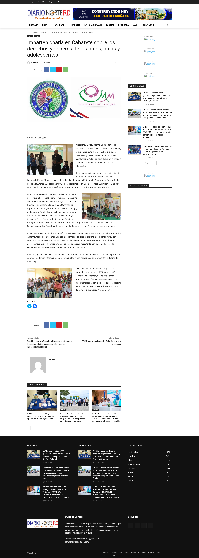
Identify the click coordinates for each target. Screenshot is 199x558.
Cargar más (149, 163)
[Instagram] (159, 2)
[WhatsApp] (65, 69)
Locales (36, 32)
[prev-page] (29, 428)
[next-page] (33, 428)
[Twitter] (162, 2)
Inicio (29, 32)
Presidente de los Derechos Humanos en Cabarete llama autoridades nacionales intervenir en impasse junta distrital (49, 344)
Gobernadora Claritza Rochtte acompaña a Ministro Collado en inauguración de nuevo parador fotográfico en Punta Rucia (56, 473)
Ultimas (37, 36)
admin (35, 63)
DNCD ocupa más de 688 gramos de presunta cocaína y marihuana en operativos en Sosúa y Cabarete (41, 416)
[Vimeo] (166, 2)
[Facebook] (155, 2)
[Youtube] (170, 2)
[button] (168, 25)
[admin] (29, 62)
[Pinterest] (59, 69)
